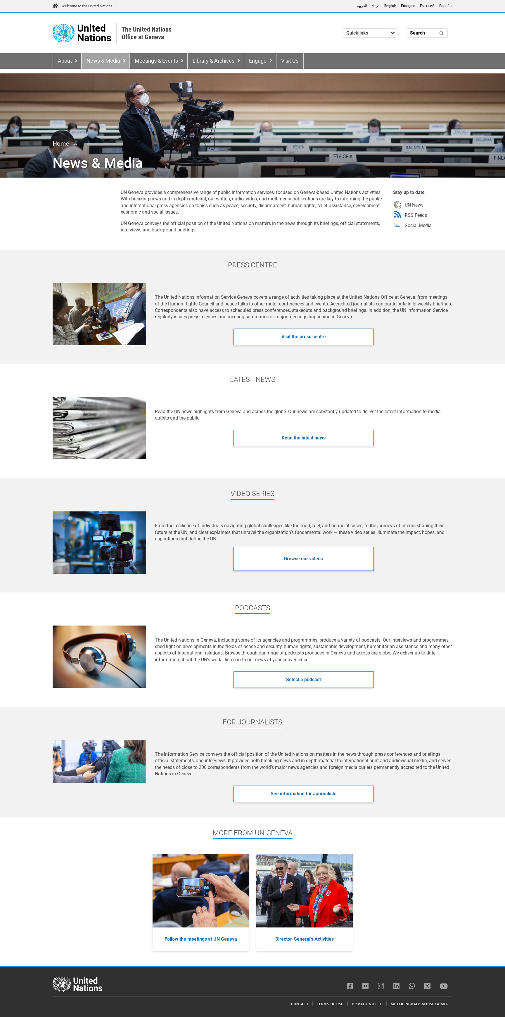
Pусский (427, 6)
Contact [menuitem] (299, 1003)
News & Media (103, 61)
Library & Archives (213, 61)
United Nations (94, 33)
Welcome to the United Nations (87, 6)
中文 (376, 6)
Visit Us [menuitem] (289, 61)
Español (445, 6)
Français (408, 6)
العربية (362, 6)
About (65, 61)
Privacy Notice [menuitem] (367, 1003)
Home (61, 143)
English (390, 6)
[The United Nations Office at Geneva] (64, 33)
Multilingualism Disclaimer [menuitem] (420, 1003)
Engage (258, 61)
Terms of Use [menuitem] (330, 1003)
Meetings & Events (156, 61)
